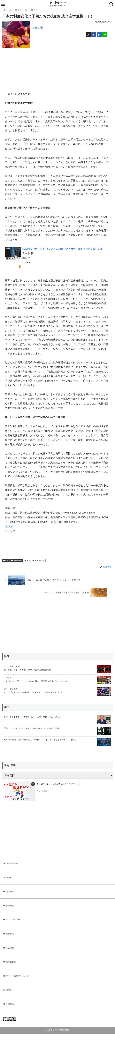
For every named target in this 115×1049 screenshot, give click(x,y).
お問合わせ (11, 962)
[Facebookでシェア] (93, 34)
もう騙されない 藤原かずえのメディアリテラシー (59, 784)
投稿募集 (10, 934)
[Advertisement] (57, 69)
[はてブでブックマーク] (99, 34)
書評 (6, 707)
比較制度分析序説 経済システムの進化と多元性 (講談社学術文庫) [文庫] (62, 248)
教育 (7, 561)
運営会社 (10, 990)
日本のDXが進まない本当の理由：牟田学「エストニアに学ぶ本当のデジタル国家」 (40, 739)
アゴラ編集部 (42, 791)
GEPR (9, 877)
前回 (9, 94)
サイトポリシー (13, 919)
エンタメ (8, 678)
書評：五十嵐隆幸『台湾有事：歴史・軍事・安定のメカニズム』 (32, 717)
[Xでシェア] (88, 34)
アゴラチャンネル (11, 666)
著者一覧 (10, 891)
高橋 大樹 (37, 27)
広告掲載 (10, 948)
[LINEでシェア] (104, 34)
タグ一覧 (10, 905)
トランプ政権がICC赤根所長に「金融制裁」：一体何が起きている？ (34, 692)
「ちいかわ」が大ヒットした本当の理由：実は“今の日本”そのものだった (36, 681)
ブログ (8, 526)
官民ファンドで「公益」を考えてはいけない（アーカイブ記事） (32, 728)
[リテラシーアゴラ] (18, 791)
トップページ (12, 863)
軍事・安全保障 (11, 689)
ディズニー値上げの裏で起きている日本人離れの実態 (27, 670)
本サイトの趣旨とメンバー (18, 976)
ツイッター (11, 531)
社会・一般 (17, 561)
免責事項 (10, 1004)
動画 (6, 656)
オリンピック (40, 561)
